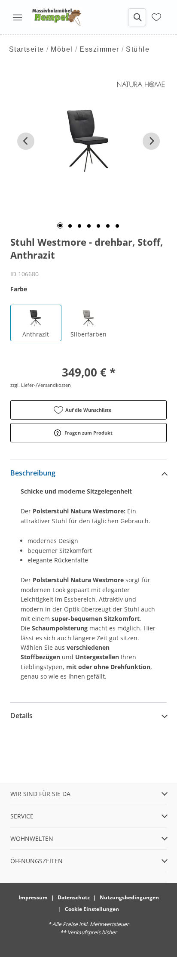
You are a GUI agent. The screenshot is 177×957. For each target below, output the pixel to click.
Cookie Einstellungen (92, 909)
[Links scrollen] (25, 141)
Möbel (62, 49)
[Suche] (137, 17)
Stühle (138, 49)
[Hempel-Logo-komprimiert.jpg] (56, 17)
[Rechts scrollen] (151, 141)
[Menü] (17, 17)
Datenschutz (74, 897)
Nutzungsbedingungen (129, 897)
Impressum (33, 897)
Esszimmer (99, 49)
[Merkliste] (156, 17)
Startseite (26, 49)
